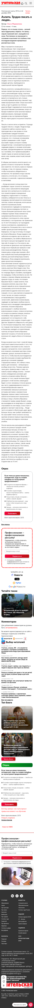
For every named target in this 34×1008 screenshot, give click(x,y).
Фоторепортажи (23, 938)
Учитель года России (24, 910)
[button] (7, 638)
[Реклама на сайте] (30, 1004)
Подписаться (17, 556)
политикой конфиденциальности (21, 861)
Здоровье (4, 925)
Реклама (3, 941)
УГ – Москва (21, 919)
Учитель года (5, 919)
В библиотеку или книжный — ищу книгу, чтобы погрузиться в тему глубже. (17, 503)
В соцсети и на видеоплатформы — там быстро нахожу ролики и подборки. (17, 486)
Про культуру (5, 907)
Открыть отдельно (8, 818)
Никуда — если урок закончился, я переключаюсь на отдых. (17, 508)
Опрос (6, 765)
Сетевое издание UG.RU (24, 917)
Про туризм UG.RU (9, 608)
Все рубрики (4, 930)
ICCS (19, 936)
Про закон (4, 910)
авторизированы (11, 628)
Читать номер (27, 12)
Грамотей (4, 921)
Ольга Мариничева (14, 24)
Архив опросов (6, 820)
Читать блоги (8, 759)
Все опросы (5, 524)
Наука (3, 905)
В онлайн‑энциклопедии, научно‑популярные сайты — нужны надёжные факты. (17, 492)
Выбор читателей (15, 642)
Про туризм (4, 916)
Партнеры (4, 943)
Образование (5, 903)
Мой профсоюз (22, 921)
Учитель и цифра (6, 928)
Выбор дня (4, 914)
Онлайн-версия (22, 933)
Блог (20, 940)
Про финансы (5, 923)
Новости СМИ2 (7, 827)
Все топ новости (7, 700)
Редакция (4, 939)
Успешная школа (23, 903)
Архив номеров (22, 923)
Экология (4, 912)
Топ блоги (6, 702)
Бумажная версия (23, 930)
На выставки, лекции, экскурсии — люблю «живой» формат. (17, 498)
